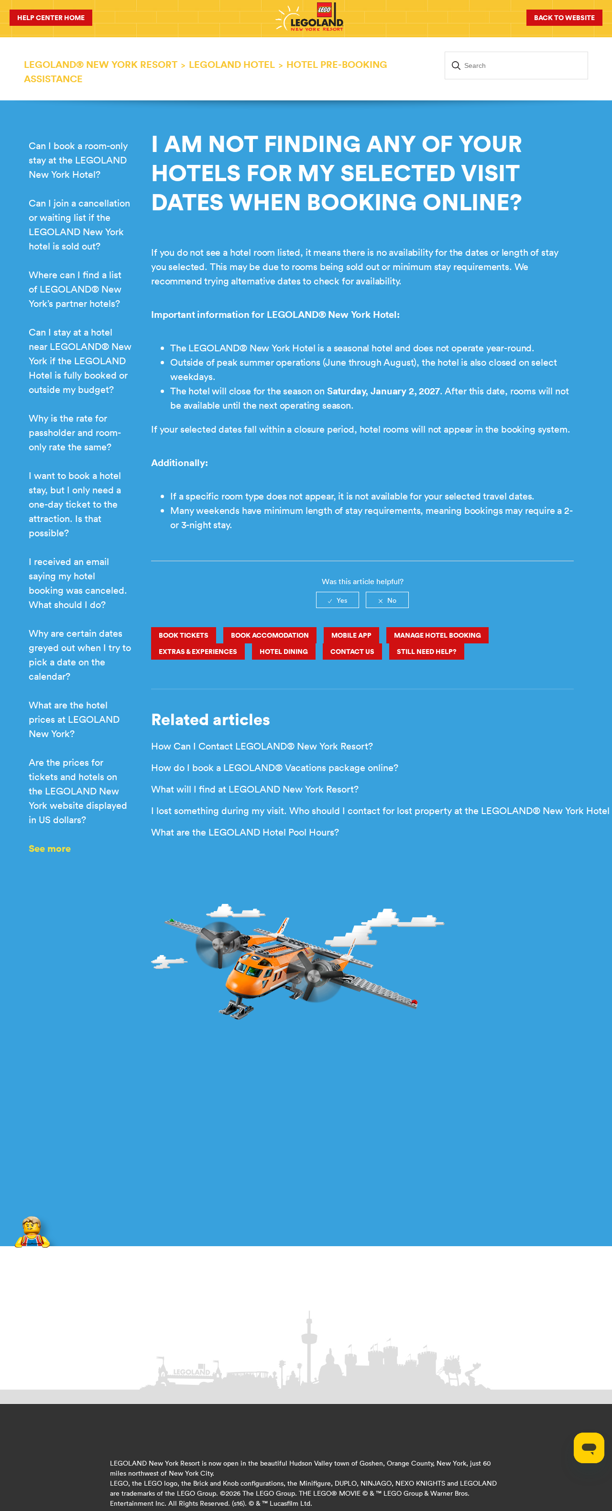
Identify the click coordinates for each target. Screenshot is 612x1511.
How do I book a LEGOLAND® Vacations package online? (274, 767)
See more (50, 848)
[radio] (337, 600)
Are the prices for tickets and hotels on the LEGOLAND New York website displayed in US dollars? (78, 791)
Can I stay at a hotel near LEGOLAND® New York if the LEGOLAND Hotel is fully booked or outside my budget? (80, 360)
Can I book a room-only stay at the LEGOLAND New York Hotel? (78, 160)
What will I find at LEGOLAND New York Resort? (255, 789)
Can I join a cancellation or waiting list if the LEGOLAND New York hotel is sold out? (79, 224)
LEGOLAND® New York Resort (100, 64)
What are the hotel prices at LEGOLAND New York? (74, 719)
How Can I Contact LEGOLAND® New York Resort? (262, 746)
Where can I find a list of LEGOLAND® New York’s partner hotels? (75, 289)
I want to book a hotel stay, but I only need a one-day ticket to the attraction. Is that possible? (75, 504)
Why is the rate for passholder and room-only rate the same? (75, 432)
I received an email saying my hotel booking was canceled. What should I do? (78, 582)
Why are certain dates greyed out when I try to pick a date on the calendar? (80, 654)
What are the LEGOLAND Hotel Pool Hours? (245, 832)
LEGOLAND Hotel (232, 64)
